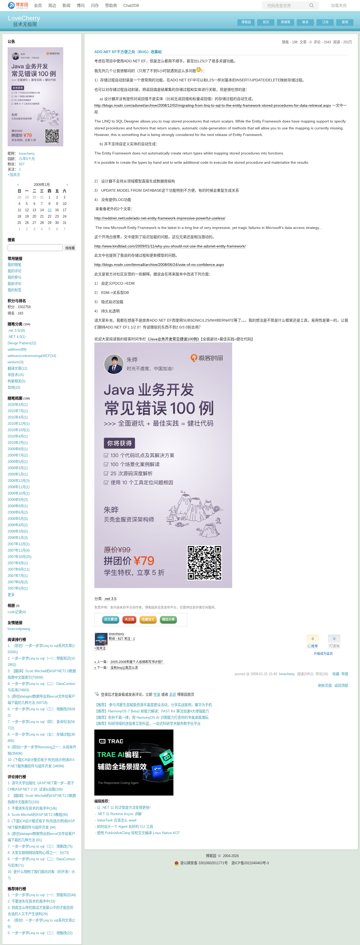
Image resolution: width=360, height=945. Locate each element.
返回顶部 (341, 686)
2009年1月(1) (18, 474)
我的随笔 (14, 265)
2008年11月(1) (19, 487)
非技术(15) (16, 375)
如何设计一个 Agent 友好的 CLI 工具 (125, 827)
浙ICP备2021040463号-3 (250, 863)
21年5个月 (27, 159)
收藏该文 (148, 619)
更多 (11, 595)
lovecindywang (19, 629)
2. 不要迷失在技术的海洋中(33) (31, 901)
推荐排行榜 (17, 889)
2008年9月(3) (18, 500)
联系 (305, 22)
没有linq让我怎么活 (124, 668)
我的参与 (14, 277)
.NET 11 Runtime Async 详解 (119, 814)
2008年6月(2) (18, 512)
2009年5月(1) (18, 462)
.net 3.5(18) (16, 330)
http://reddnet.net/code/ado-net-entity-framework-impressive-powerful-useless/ (159, 218)
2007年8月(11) (19, 569)
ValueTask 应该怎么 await (117, 820)
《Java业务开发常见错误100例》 (173, 339)
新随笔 (285, 22)
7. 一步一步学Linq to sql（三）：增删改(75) (40, 846)
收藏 (335, 674)
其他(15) (14, 387)
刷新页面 (325, 686)
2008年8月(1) (18, 506)
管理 (345, 22)
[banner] (15, 5)
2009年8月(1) (18, 449)
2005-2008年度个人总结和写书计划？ (137, 662)
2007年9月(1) (18, 563)
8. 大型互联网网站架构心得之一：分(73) (38, 853)
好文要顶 (110, 619)
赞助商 (111, 5)
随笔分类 (15, 324)
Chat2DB (131, 5)
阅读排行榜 (17, 639)
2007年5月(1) (18, 588)
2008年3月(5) (18, 531)
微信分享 (168, 619)
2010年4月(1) (18, 436)
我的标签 (14, 290)
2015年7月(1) (18, 411)
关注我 (129, 619)
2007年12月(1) (19, 544)
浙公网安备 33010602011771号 (204, 863)
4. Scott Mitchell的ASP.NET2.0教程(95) (38, 815)
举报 (344, 674)
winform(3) (15, 362)
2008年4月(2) (18, 525)
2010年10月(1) (19, 430)
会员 (38, 5)
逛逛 (172, 695)
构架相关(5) (16, 381)
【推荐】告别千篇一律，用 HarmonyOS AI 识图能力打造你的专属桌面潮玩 (151, 718)
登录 (156, 695)
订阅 (325, 22)
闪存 (95, 5)
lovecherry (116, 634)
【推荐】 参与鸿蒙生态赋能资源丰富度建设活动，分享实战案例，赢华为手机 (153, 705)
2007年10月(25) (19, 557)
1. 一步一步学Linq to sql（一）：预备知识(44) (42, 895)
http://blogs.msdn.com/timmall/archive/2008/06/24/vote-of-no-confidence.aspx (159, 264)
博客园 (246, 22)
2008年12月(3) (19, 481)
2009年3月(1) (18, 468)
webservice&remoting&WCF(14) (32, 356)
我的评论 (14, 271)
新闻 (66, 5)
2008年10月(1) (19, 493)
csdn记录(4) (17, 612)
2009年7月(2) (18, 455)
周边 (52, 5)
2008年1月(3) (18, 538)
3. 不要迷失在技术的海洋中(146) (32, 808)
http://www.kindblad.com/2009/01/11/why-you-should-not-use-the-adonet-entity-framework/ (170, 246)
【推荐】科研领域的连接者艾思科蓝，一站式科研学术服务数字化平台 (147, 724)
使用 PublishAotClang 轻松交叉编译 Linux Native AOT (138, 833)
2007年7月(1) (18, 576)
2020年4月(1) (18, 405)
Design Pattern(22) (22, 343)
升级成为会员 (323, 654)
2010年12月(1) (19, 424)
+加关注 (100, 648)
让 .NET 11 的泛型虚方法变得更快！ (125, 808)
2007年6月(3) (18, 582)
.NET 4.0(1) (16, 337)
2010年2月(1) (18, 443)
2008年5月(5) (18, 519)
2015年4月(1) (18, 417)
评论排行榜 (17, 777)
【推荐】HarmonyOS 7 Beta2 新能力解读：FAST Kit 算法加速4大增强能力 (151, 711)
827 (22, 164)
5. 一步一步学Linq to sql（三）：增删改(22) (40, 933)
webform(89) (17, 349)
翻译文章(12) (17, 368)
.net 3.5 (110, 598)
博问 (81, 5)
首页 (266, 22)
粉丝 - (116, 639)
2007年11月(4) (19, 550)
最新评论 (14, 284)
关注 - (129, 639)
